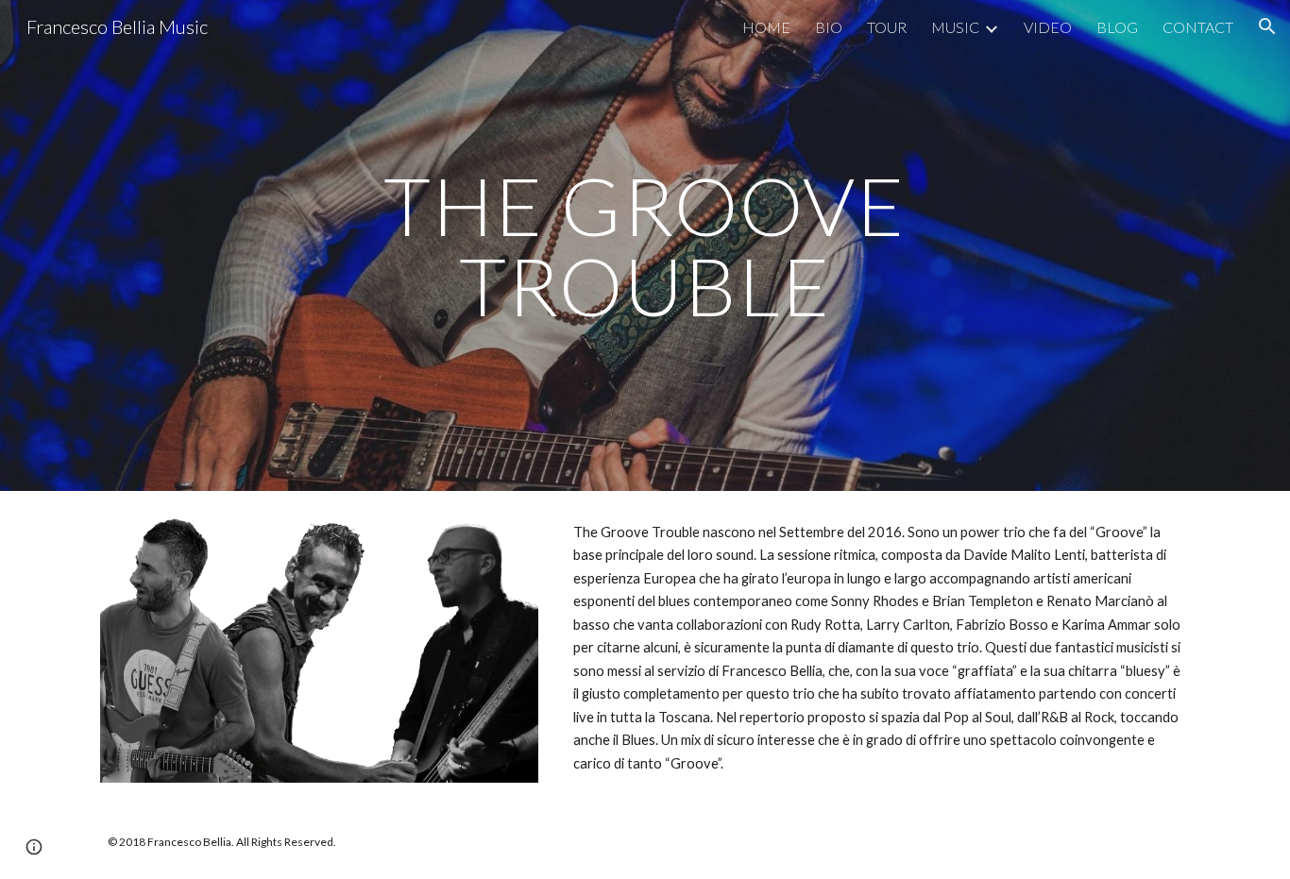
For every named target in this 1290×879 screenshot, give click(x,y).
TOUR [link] (887, 27)
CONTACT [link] (1198, 27)
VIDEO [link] (1048, 27)
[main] (645, 246)
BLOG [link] (1117, 27)
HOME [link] (766, 27)
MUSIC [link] (955, 27)
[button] (1267, 26)
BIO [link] (828, 27)
